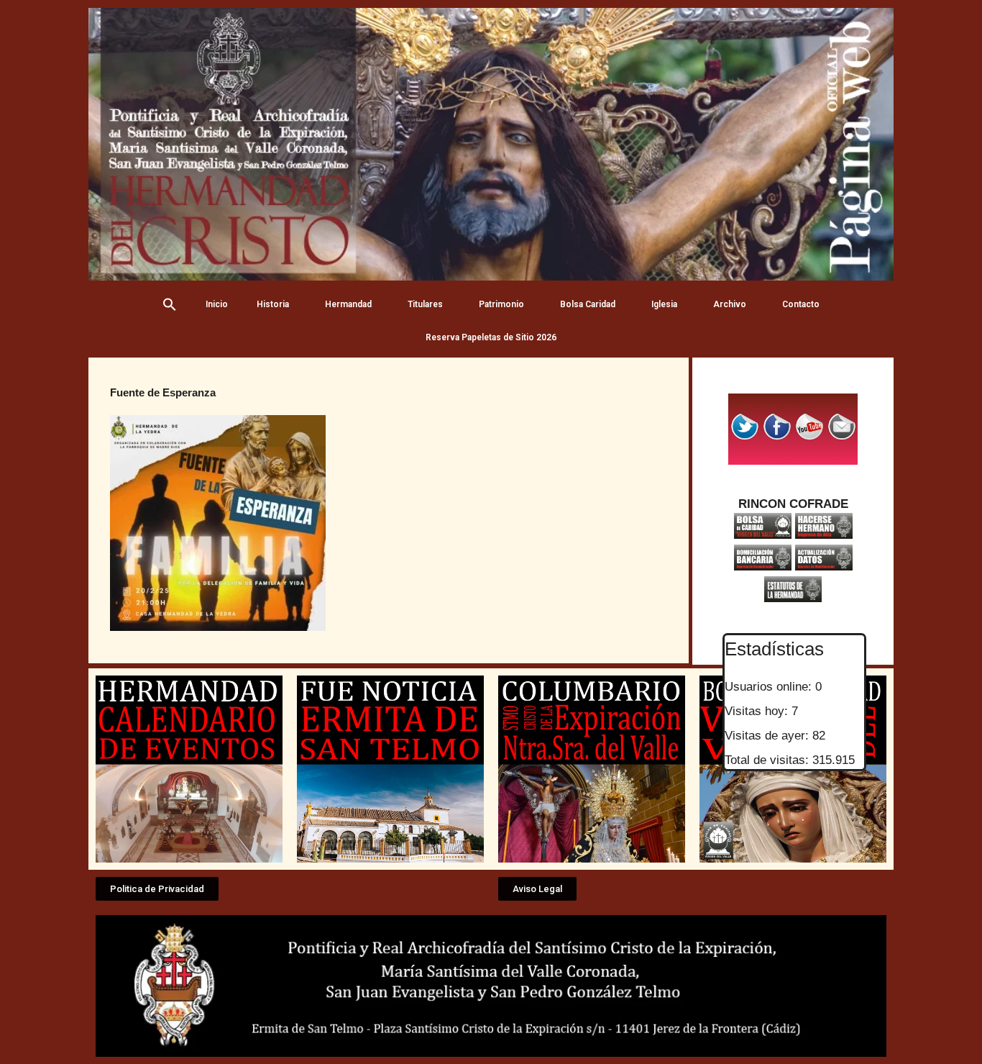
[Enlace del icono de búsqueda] (169, 304)
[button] (157, 889)
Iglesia (664, 304)
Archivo (729, 304)
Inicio (217, 304)
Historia (273, 304)
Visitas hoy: (758, 711)
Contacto (801, 304)
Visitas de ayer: (768, 735)
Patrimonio (501, 304)
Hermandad (348, 304)
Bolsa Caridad (587, 304)
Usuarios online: (770, 687)
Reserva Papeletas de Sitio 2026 (491, 337)
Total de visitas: (768, 760)
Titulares (425, 304)
